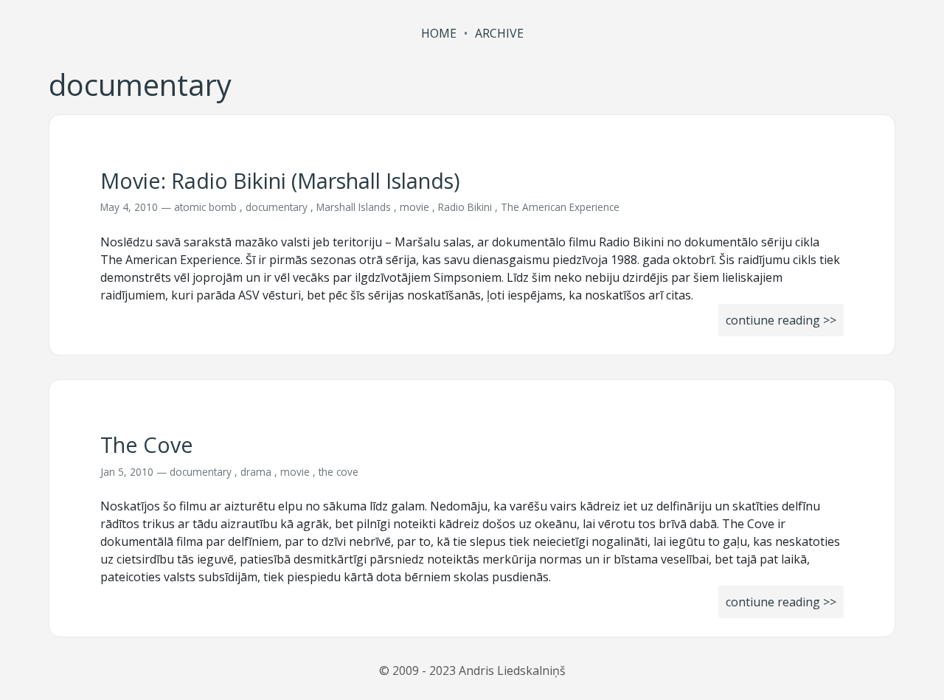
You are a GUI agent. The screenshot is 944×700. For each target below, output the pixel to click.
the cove (338, 472)
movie (414, 207)
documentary (277, 207)
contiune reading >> (781, 320)
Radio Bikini (465, 207)
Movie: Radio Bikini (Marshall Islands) (280, 180)
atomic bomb (205, 207)
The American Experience (560, 207)
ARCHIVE (499, 33)
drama (255, 472)
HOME (439, 33)
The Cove (146, 444)
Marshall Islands (353, 207)
